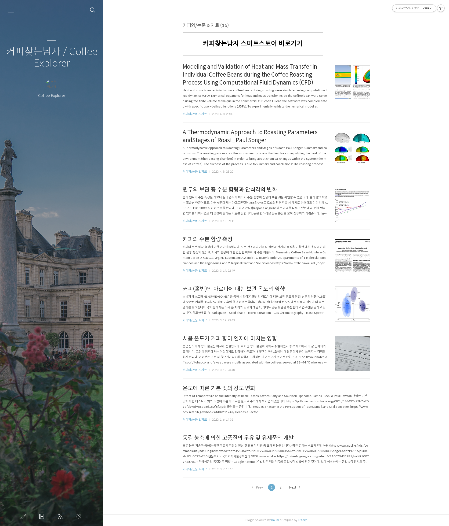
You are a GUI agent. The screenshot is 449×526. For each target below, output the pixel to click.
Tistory (302, 520)
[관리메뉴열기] (440, 8)
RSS (61, 516)
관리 (79, 516)
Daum (275, 520)
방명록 (42, 516)
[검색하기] (92, 10)
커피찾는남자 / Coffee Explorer (51, 57)
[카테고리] (11, 10)
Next (293, 487)
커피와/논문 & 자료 (195, 114)
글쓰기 (24, 516)
